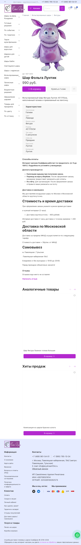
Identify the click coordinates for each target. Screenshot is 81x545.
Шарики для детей (9, 55)
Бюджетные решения (9, 91)
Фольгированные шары (41, 15)
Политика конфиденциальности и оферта (12, 484)
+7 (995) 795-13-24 (50, 2)
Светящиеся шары (12, 66)
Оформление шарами (9, 98)
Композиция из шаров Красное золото (40, 427)
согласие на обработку (48, 542)
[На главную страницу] (14, 8)
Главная (25, 15)
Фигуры (57, 15)
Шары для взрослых (8, 48)
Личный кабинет (10, 502)
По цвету (8, 111)
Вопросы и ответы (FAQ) (11, 471)
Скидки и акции (10, 499)
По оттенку (9, 116)
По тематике (9, 35)
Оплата (6, 495)
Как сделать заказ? (11, 506)
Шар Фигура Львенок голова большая (39, 350)
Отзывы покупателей (12, 513)
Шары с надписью (11, 70)
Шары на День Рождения (10, 17)
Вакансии (7, 467)
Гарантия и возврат (11, 509)
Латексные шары (8, 83)
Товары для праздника (9, 105)
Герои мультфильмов (10, 40)
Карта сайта (8, 463)
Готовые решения (7, 24)
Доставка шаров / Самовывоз (11, 518)
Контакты (7, 456)
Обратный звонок (40, 469)
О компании (8, 460)
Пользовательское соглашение (11, 477)
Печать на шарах (10, 527)
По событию (9, 30)
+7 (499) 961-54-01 (69, 2)
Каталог (36, 8)
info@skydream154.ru (48, 466)
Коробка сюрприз (10, 531)
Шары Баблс (9, 61)
